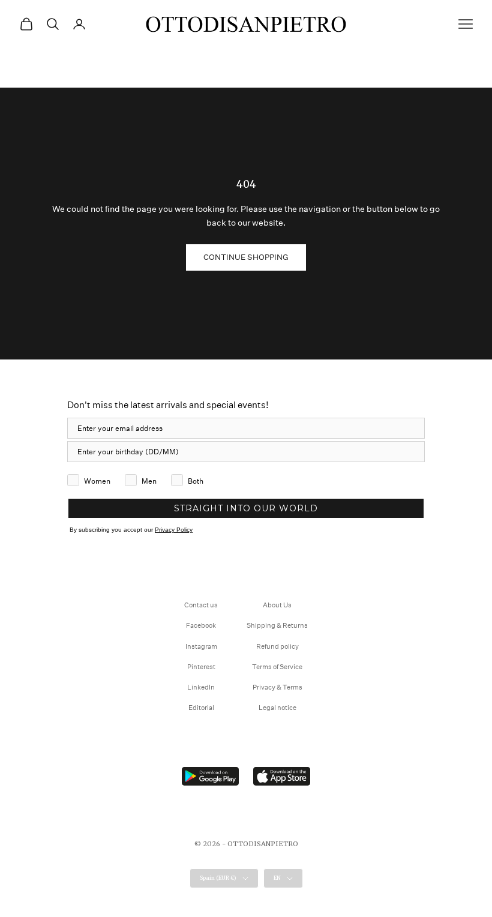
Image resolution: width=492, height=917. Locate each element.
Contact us (201, 605)
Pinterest (201, 667)
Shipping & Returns (277, 625)
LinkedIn (201, 687)
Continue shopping (246, 257)
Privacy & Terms (277, 687)
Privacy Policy (174, 529)
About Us (277, 605)
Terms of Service (277, 667)
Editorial (201, 707)
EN (277, 877)
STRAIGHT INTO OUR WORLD (246, 508)
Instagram (201, 646)
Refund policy (277, 646)
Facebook (201, 625)
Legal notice (277, 707)
